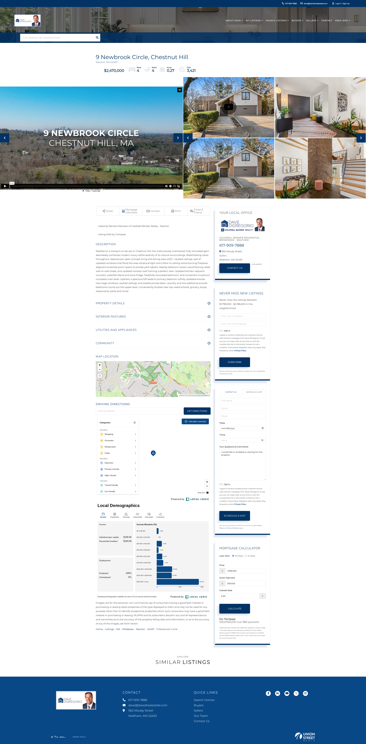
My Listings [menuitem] (253, 20)
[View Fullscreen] (100, 376)
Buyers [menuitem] (296, 20)
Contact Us (235, 268)
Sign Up (346, 4)
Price (221, 565)
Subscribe (235, 362)
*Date (222, 423)
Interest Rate (225, 590)
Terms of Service (233, 528)
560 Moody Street (142, 713)
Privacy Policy (240, 351)
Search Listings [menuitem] (276, 20)
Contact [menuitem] (326, 20)
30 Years (239, 556)
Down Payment (227, 577)
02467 (150, 629)
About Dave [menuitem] (233, 20)
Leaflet (181, 395)
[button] (97, 37)
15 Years (251, 556)
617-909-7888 (291, 4)
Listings (109, 629)
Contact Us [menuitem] (201, 721)
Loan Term (224, 556)
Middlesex (128, 629)
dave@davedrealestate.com (316, 4)
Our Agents (256, 264)
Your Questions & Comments (233, 446)
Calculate (235, 608)
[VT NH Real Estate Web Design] (305, 737)
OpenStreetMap (193, 395)
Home (99, 629)
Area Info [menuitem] (341, 20)
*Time (222, 435)
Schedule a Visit (254, 392)
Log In (338, 4)
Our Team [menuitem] (201, 716)
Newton (140, 629)
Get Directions (197, 411)
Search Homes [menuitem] (204, 700)
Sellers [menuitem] (311, 20)
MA (118, 629)
